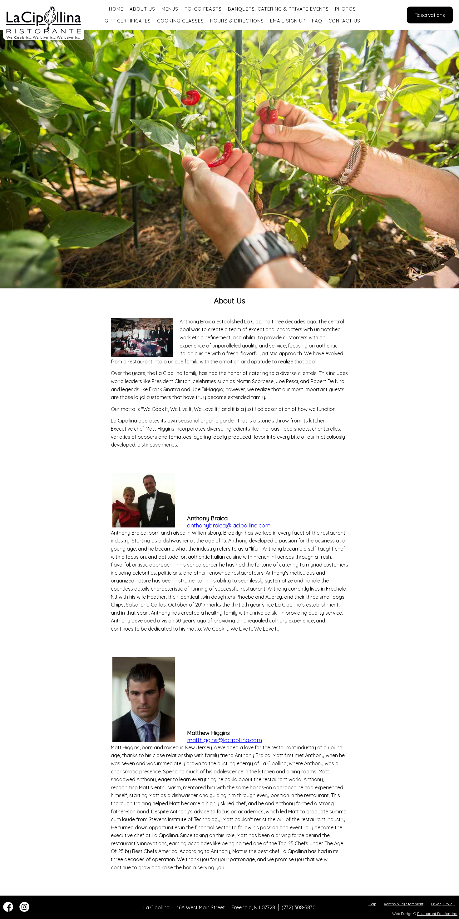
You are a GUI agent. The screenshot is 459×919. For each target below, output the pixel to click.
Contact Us (344, 21)
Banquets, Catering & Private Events (278, 9)
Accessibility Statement (403, 904)
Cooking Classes (180, 21)
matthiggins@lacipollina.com (224, 740)
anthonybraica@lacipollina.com (228, 525)
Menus (169, 9)
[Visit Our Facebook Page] (8, 910)
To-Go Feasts (203, 9)
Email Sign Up (288, 21)
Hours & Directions (237, 21)
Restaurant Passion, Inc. (437, 913)
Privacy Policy (443, 904)
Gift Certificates (128, 21)
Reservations (430, 15)
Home (116, 9)
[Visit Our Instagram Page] (24, 910)
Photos (345, 9)
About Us (142, 9)
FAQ (317, 21)
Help (372, 904)
